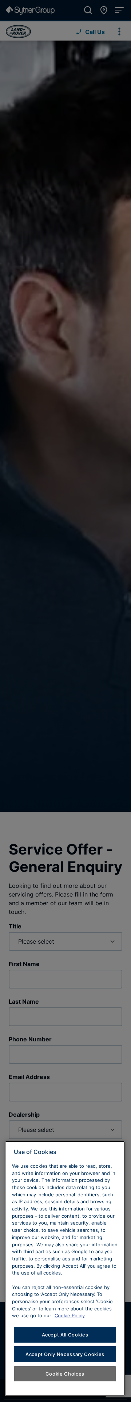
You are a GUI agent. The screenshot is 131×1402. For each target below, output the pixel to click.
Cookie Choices (64, 1374)
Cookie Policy (70, 1315)
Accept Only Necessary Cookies (64, 1354)
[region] (65, 1268)
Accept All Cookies (65, 1335)
